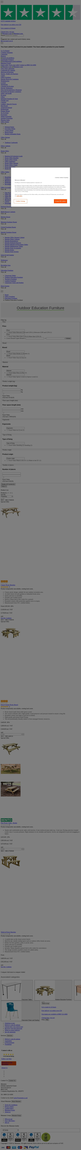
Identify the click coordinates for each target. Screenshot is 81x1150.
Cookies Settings (20, 201)
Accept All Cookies (60, 201)
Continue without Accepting (61, 177)
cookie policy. (19, 195)
